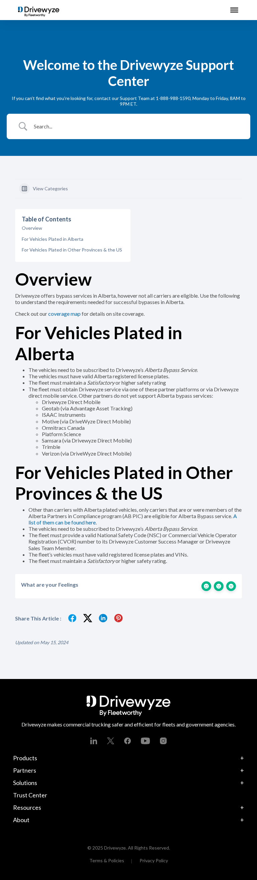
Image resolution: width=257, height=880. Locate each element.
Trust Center (30, 795)
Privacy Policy (154, 860)
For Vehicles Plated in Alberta (52, 239)
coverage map (64, 313)
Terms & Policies (106, 860)
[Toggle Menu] (234, 10)
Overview (32, 228)
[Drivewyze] (38, 12)
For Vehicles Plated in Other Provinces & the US (72, 250)
